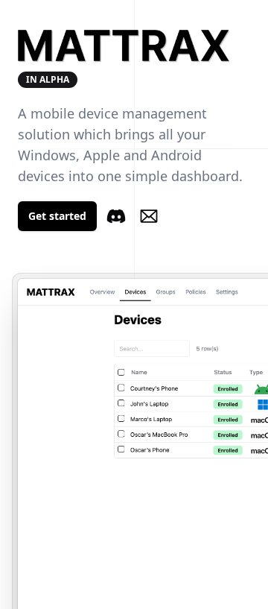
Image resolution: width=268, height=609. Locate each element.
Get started (57, 216)
